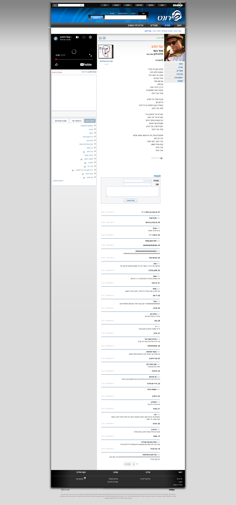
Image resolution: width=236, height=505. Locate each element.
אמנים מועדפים (61, 120)
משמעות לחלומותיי (87, 126)
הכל (143, 13)
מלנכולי (90, 162)
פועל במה (90, 140)
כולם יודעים (89, 174)
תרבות (116, 5)
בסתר (91, 133)
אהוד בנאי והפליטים (106, 61)
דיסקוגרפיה (178, 77)
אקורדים (180, 70)
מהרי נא (90, 166)
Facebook (79, 479)
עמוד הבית (178, 31)
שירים (133, 13)
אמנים (112, 13)
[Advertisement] (131, 166)
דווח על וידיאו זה (57, 72)
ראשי (162, 5)
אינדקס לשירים (145, 479)
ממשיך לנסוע (88, 159)
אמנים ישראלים (167, 31)
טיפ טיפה (90, 177)
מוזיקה (151, 5)
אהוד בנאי (156, 31)
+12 (105, 5)
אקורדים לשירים (113, 482)
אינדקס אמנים (113, 479)
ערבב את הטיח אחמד (86, 144)
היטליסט (139, 5)
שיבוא (91, 129)
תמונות (180, 81)
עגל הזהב (147, 31)
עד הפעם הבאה (88, 137)
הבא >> (127, 464)
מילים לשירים (122, 13)
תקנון (180, 482)
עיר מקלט (90, 148)
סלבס (128, 5)
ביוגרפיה (180, 74)
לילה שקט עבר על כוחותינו (84, 170)
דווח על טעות (155, 158)
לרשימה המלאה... (57, 180)
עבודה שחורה (88, 155)
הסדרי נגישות (177, 485)
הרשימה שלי (76, 120)
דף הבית (179, 479)
